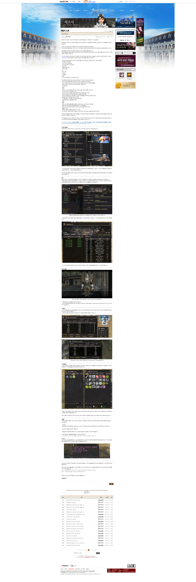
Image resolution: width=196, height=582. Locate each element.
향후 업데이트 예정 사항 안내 (73, 500)
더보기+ (134, 1)
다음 (133, 69)
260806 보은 (123, 65)
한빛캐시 (126, 1)
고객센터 (130, 1)
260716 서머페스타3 (127, 65)
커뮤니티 (85, 11)
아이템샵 (111, 11)
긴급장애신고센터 (133, 65)
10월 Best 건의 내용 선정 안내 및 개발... (75, 538)
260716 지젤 (128, 65)
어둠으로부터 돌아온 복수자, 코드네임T (75, 543)
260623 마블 (124, 65)
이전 (132, 69)
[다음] (95, 550)
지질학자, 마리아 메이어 (72, 540)
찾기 (128, 40)
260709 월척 (129, 65)
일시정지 (134, 65)
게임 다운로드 (119, 26)
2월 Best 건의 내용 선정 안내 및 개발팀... (75, 504)
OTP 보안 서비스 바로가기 (131, 17)
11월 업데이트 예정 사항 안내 (73, 545)
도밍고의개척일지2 (131, 65)
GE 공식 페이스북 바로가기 (133, 17)
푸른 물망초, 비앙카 (71, 502)
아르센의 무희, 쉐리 (71, 519)
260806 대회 (122, 65)
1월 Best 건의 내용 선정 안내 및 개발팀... (75, 507)
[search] (128, 53)
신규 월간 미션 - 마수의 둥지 (72, 516)
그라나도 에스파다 (98, 11)
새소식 (63, 11)
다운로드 (121, 11)
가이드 (70, 11)
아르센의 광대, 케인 (71, 509)
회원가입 (122, 40)
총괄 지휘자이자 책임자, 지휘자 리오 (74, 523)
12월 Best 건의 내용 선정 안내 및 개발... (75, 512)
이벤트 (79, 1)
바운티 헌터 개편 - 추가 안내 (72, 531)
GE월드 (77, 11)
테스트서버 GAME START (129, 26)
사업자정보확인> (92, 571)
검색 (98, 553)
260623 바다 (125, 65)
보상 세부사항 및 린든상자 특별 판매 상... (75, 514)
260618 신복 (130, 65)
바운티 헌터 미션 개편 (71, 535)
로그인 (121, 1)
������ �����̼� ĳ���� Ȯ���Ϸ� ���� (140, 27)
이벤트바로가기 (125, 46)
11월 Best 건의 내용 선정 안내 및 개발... (75, 528)
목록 (111, 484)
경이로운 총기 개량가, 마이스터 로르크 (74, 526)
